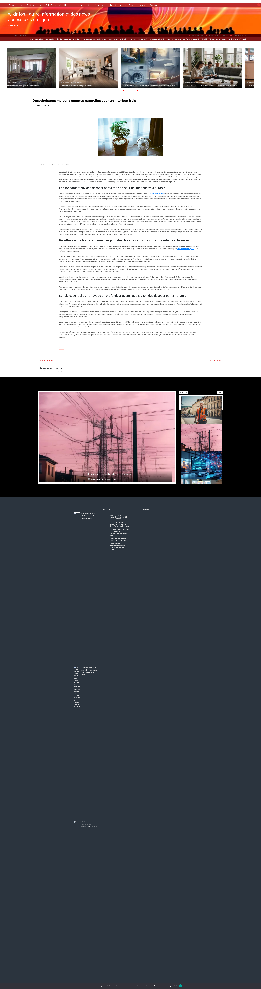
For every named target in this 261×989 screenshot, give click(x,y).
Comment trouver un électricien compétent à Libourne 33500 (68, 39)
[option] (68, 39)
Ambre (93, 479)
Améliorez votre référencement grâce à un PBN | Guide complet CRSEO (119, 546)
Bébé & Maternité (53, 5)
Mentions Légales (142, 509)
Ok (180, 986)
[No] (258, 986)
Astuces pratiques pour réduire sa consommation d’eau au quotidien (36, 86)
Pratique (30, 5)
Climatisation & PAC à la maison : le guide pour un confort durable (221, 86)
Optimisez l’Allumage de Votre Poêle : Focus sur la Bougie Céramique (160, 86)
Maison (78, 5)
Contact (153, 5)
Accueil (12, 5)
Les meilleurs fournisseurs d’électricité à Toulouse (119, 539)
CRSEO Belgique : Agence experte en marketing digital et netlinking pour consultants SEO (105, 474)
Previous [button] (183, 392)
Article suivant (215, 360)
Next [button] (220, 392)
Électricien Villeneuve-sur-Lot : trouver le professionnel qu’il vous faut (165, 39)
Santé (21, 5)
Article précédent (46, 360)
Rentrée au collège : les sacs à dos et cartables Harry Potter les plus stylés (115, 39)
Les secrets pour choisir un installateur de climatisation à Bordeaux (98, 86)
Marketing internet (117, 5)
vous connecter (53, 371)
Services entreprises (138, 5)
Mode (40, 5)
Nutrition (68, 5)
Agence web (100, 5)
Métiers (88, 5)
